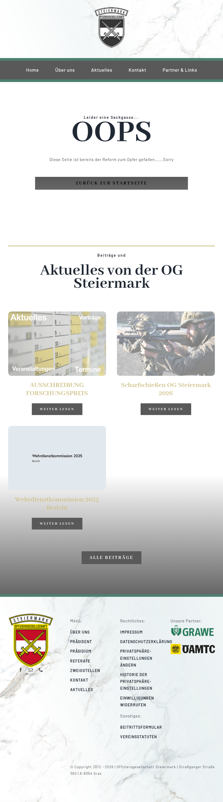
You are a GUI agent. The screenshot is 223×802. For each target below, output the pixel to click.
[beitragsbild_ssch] (166, 313)
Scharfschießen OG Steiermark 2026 (166, 389)
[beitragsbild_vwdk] (57, 427)
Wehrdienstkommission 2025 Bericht (57, 503)
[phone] (41, 670)
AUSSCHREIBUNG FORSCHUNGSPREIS (57, 389)
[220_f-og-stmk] (111, 8)
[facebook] (20, 670)
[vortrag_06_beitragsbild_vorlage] (57, 313)
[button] (142, 658)
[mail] (31, 670)
